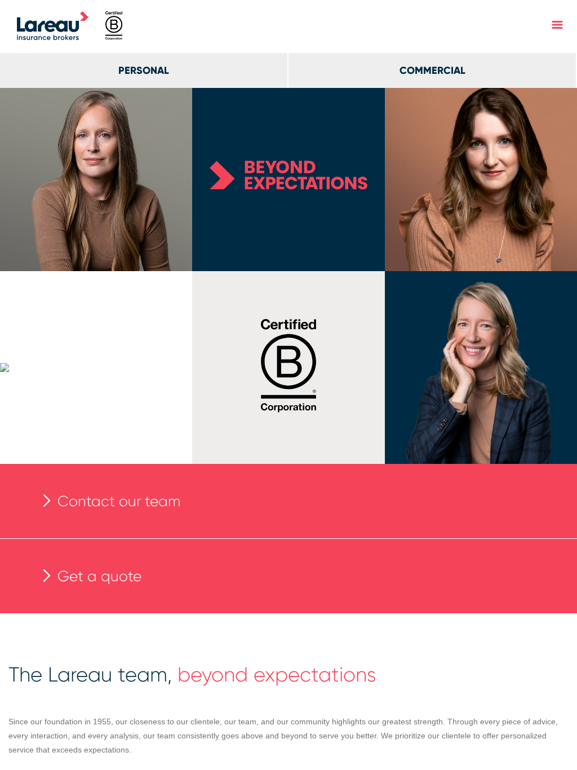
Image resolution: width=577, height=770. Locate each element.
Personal (143, 70)
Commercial (432, 70)
